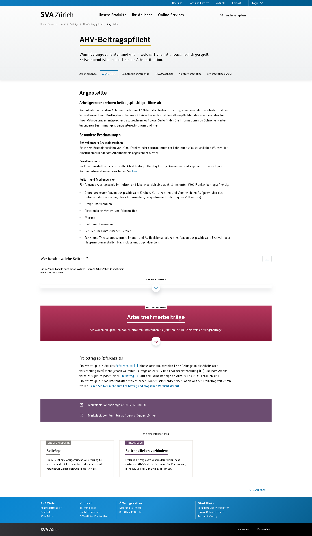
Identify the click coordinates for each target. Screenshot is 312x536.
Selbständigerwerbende (135, 74)
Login (255, 3)
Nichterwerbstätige (190, 74)
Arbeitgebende (88, 74)
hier (134, 171)
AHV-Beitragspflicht (93, 24)
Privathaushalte (164, 74)
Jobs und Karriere (199, 3)
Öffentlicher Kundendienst (95, 516)
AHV (63, 24)
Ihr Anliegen (142, 14)
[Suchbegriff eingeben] (221, 15)
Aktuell (220, 3)
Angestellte (109, 74)
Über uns (177, 3)
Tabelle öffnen (156, 280)
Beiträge (74, 24)
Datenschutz (264, 529)
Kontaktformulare (90, 512)
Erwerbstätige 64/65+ (220, 74)
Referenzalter (124, 366)
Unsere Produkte (112, 14)
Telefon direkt (88, 507)
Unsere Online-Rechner (211, 512)
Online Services (171, 14)
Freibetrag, (128, 376)
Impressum (243, 529)
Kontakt (236, 3)
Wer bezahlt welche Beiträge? (64, 258)
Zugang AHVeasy (207, 516)
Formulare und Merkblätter (213, 507)
